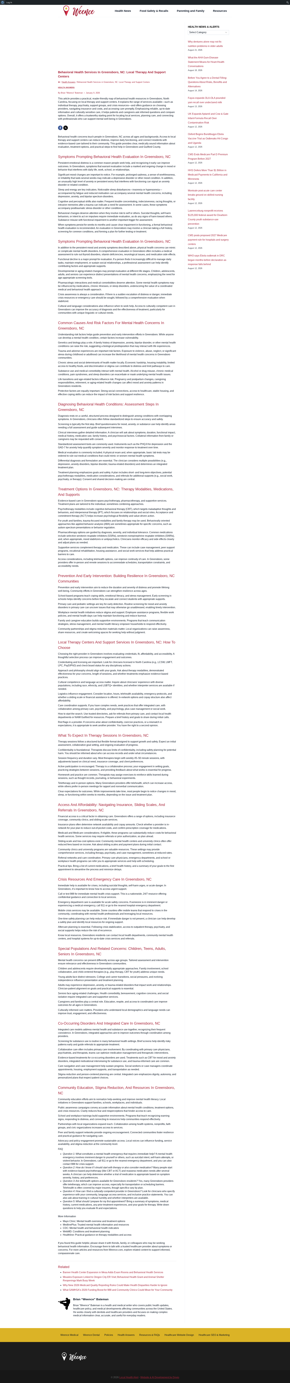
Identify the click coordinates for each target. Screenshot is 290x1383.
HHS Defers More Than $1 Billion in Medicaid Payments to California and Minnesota (207, 174)
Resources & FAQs (149, 1335)
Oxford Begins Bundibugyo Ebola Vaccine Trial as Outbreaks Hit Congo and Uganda (208, 138)
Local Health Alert (128, 1377)
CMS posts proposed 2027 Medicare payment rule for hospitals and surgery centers (208, 239)
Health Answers (66, 87)
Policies (108, 1335)
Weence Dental (91, 1335)
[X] (65, 128)
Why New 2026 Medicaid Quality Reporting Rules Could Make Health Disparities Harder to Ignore (115, 1285)
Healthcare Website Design (179, 1335)
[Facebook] (60, 128)
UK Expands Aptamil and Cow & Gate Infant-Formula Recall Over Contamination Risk (208, 118)
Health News (123, 10)
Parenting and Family (190, 10)
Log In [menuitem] (9, 2)
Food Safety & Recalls (154, 10)
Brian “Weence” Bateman (72, 93)
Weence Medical (69, 1335)
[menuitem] (2, 2)
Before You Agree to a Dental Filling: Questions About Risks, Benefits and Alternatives (207, 82)
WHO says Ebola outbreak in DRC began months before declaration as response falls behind (207, 260)
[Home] (59, 82)
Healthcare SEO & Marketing (214, 1335)
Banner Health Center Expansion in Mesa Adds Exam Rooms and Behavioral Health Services (113, 1272)
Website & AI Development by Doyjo (159, 1377)
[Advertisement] (117, 44)
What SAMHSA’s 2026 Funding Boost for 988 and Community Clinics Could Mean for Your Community (117, 1290)
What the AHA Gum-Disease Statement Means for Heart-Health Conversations (206, 62)
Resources (220, 10)
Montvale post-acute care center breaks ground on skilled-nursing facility (205, 195)
